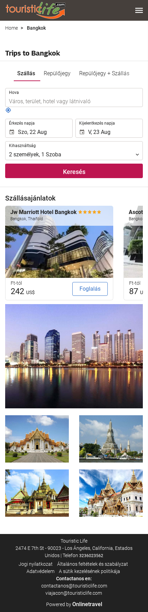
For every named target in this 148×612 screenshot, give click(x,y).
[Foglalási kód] (8, 111)
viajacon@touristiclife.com (74, 593)
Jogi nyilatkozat (36, 564)
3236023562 (91, 555)
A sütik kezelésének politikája (89, 571)
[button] (139, 10)
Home (11, 28)
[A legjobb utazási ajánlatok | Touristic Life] (35, 10)
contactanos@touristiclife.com (74, 586)
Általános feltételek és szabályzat (92, 564)
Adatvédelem (40, 571)
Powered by (74, 604)
